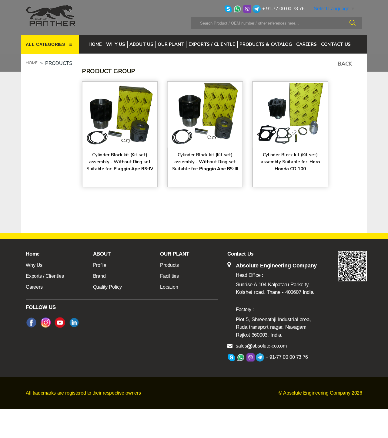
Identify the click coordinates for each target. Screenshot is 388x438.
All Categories (46, 44)
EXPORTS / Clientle (212, 44)
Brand (99, 276)
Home (95, 44)
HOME (32, 63)
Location (169, 287)
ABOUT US (141, 44)
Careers (34, 287)
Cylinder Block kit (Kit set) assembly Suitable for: (290, 162)
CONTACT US (336, 44)
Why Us (34, 265)
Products (169, 265)
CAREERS (306, 44)
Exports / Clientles (45, 276)
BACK (345, 63)
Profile (99, 265)
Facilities (169, 276)
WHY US (115, 44)
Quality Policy (107, 287)
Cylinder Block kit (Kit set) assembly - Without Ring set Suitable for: (119, 162)
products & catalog (265, 44)
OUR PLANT (171, 44)
